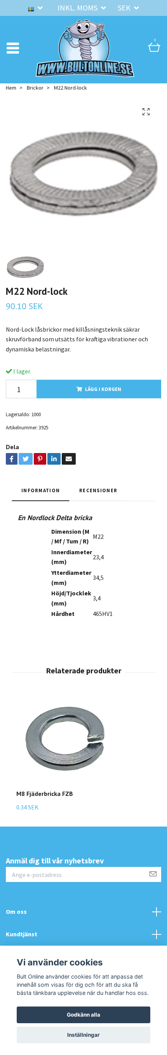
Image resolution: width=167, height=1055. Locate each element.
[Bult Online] (85, 48)
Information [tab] (40, 490)
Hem (11, 87)
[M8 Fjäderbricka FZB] (64, 744)
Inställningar (83, 1035)
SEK (125, 7)
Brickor (35, 87)
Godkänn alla (83, 1015)
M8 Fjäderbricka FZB (44, 793)
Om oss (16, 911)
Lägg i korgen (103, 389)
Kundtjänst (21, 934)
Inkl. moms (78, 7)
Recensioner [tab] (98, 490)
